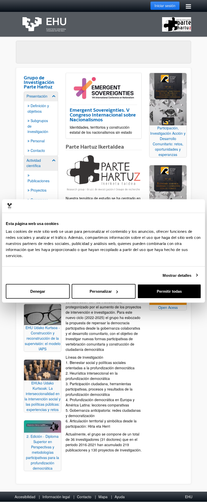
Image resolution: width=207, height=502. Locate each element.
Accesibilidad (25, 496)
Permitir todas (169, 291)
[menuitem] (41, 123)
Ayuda (120, 496)
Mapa (103, 496)
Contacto (84, 496)
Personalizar (101, 291)
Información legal (56, 496)
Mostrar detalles (177, 275)
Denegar (37, 291)
